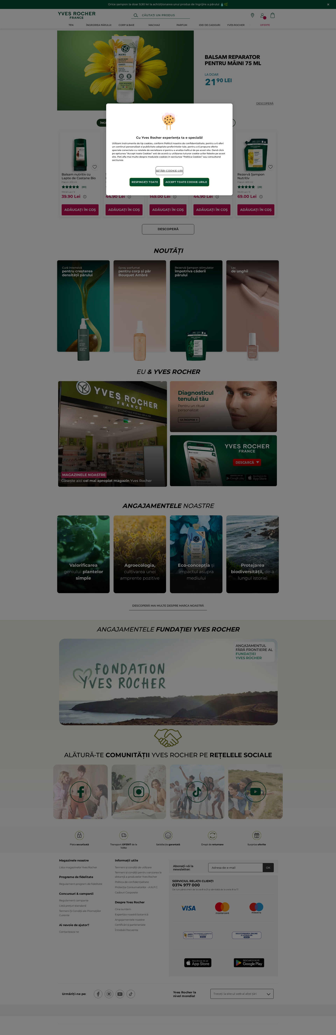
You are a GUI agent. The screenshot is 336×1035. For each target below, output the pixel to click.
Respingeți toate (145, 182)
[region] (169, 149)
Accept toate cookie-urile (186, 182)
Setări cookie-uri (169, 170)
